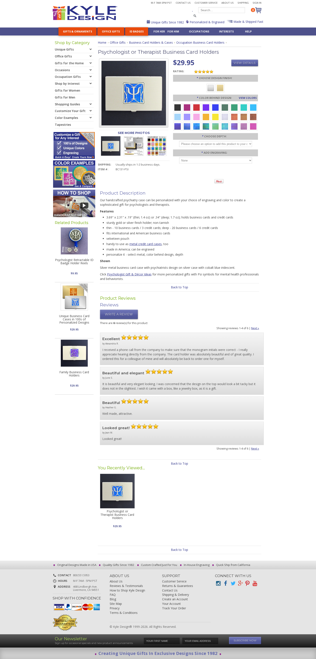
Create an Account (175, 599)
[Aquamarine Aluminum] (177, 116)
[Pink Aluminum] (196, 116)
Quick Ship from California (232, 565)
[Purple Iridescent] (234, 126)
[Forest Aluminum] (225, 107)
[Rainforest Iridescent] (206, 126)
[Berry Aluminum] (187, 107)
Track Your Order (174, 608)
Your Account (171, 604)
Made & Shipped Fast (248, 22)
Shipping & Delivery (175, 595)
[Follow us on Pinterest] (247, 583)
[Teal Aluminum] (243, 107)
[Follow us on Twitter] (233, 583)
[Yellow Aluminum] (215, 116)
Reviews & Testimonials (126, 586)
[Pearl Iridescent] (225, 116)
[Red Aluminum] (196, 107)
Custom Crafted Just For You (158, 565)
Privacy (115, 608)
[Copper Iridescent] (253, 116)
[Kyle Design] (85, 13)
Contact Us (183, 2)
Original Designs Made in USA (76, 565)
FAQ (113, 595)
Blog (113, 599)
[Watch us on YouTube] (255, 583)
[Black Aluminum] (177, 107)
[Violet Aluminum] (206, 107)
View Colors (248, 97)
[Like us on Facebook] (225, 583)
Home (102, 42)
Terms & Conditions (124, 613)
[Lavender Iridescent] (243, 126)
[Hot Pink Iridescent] (253, 126)
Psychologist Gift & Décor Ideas (129, 274)
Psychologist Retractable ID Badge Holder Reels (74, 261)
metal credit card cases (145, 244)
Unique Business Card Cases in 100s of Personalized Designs (74, 319)
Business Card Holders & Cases (151, 42)
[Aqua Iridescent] (225, 126)
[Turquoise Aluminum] (253, 107)
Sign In (257, 2)
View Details (245, 63)
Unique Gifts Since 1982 (167, 22)
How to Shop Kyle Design (127, 590)
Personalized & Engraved (206, 22)
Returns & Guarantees (177, 586)
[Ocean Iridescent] (196, 126)
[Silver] (210, 87)
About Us (227, 2)
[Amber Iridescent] (243, 116)
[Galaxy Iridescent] (177, 126)
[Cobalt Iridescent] (187, 126)
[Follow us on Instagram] (218, 583)
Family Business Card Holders (74, 373)
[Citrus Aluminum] (206, 116)
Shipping (243, 2)
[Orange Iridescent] (234, 116)
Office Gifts (118, 42)
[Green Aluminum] (234, 107)
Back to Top (179, 287)
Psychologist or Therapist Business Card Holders (117, 514)
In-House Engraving (196, 565)
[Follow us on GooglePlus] (240, 583)
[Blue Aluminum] (215, 107)
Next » (255, 328)
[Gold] (220, 87)
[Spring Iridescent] (215, 126)
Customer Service (206, 2)
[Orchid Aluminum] (187, 116)
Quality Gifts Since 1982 (118, 565)
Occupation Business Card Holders (200, 42)
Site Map (116, 604)
